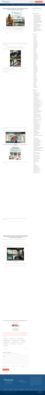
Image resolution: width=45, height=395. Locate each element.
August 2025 (35, 47)
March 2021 (35, 85)
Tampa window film (36, 161)
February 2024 (35, 66)
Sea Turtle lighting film (37, 155)
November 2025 (36, 44)
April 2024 (35, 64)
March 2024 (35, 65)
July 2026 (35, 36)
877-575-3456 (21, 380)
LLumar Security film (23, 340)
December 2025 (36, 43)
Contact (40, 389)
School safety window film (37, 153)
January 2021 (35, 86)
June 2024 (35, 62)
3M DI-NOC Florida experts (37, 92)
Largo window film (36, 131)
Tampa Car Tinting (36, 160)
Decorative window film (37, 116)
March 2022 (35, 78)
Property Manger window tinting (38, 148)
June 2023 (35, 74)
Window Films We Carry (23, 335)
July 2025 (35, 48)
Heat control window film (15, 340)
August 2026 (35, 35)
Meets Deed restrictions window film (38, 136)
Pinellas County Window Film (37, 140)
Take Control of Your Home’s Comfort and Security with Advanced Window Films (37, 18)
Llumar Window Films (36, 133)
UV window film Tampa (37, 166)
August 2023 (35, 72)
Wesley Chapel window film (37, 169)
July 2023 (35, 73)
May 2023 (35, 75)
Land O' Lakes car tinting (37, 129)
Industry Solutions (21, 389)
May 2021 (35, 84)
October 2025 (35, 45)
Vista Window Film (10, 335)
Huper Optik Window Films (37, 127)
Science (34, 154)
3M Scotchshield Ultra (36, 95)
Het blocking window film (37, 125)
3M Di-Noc (35, 91)
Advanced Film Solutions (21, 265)
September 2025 (36, 46)
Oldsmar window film (36, 138)
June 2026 (35, 37)
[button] (31, 1)
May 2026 (35, 38)
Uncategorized (35, 165)
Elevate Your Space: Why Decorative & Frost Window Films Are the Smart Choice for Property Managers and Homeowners (38, 26)
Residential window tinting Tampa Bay (38, 151)
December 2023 (36, 68)
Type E (34, 163)
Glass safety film (36, 121)
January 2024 (35, 67)
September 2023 (36, 71)
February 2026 (35, 41)
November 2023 (36, 69)
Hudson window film (36, 126)
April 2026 (35, 39)
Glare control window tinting (37, 120)
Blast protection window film (18, 332)
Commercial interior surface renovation (37, 112)
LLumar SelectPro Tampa (37, 132)
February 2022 (35, 79)
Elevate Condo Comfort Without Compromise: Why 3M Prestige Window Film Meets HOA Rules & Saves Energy (38, 22)
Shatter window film (36, 156)
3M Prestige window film (37, 94)
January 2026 (35, 42)
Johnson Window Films (36, 128)
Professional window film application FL (37, 146)
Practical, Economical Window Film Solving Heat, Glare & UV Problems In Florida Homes (38, 16)
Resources (35, 389)
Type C (34, 162)
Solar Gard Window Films (37, 158)
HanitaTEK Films (36, 123)
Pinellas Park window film (37, 141)
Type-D (35, 164)
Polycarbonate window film (37, 142)
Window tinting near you (37, 172)
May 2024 (35, 63)
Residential (5, 389)
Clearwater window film (7, 333)
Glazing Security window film (37, 122)
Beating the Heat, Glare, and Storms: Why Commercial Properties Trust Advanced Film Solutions (38, 30)
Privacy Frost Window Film (37, 144)
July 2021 (35, 82)
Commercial (10, 389)
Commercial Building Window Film (38, 111)
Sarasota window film (36, 152)
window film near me (16, 335)
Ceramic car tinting (36, 109)
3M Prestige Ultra (36, 93)
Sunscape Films (36, 159)
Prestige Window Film (36, 143)
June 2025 (35, 49)
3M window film (4, 332)
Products (27, 389)
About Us (31, 389)
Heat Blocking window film (37, 124)
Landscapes (35, 130)
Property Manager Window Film (38, 147)
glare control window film (7, 340)
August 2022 (35, 76)
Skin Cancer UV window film (37, 157)
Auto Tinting (15, 389)
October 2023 (35, 70)
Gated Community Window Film (22, 333)
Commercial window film (14, 333)
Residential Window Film (37, 149)
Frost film (35, 118)
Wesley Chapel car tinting (37, 168)
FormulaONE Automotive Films (38, 117)
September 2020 (36, 87)
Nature (34, 137)
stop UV (19, 144)
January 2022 (35, 80)
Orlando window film (36, 139)
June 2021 (35, 83)
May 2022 (35, 77)
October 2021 (35, 81)
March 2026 (35, 40)
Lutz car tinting (36, 134)
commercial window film (20, 338)
